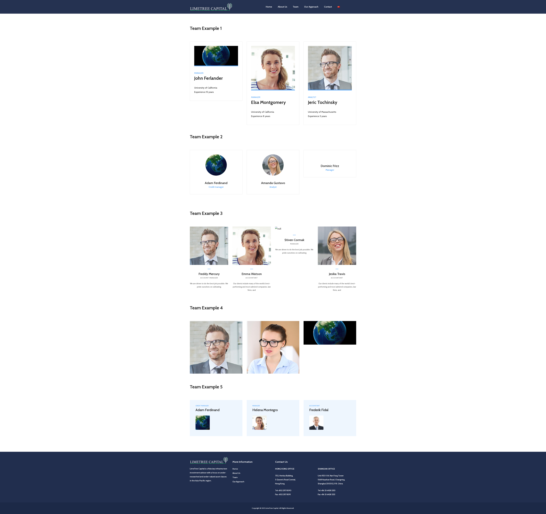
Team (295, 6)
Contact (328, 6)
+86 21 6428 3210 (328, 490)
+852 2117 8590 (284, 490)
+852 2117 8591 (284, 494)
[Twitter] (212, 362)
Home (269, 6)
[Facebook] (220, 362)
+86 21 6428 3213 (328, 494)
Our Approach (238, 481)
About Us (282, 6)
